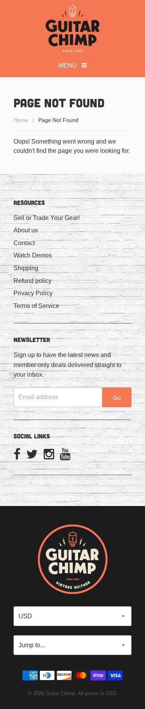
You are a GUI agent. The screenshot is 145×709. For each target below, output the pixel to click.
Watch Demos (33, 255)
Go (117, 397)
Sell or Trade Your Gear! (47, 218)
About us (26, 230)
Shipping (26, 268)
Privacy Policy (33, 293)
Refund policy (32, 281)
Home (21, 120)
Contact (24, 243)
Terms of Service (36, 306)
